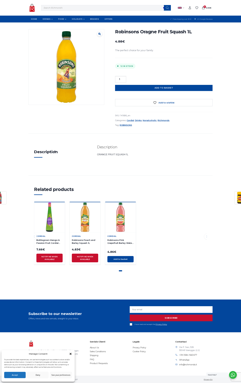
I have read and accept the (150, 324)
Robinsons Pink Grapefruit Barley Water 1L (120, 241)
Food (61, 19)
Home (34, 19)
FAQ (92, 359)
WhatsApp (184, 360)
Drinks (47, 19)
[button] (70, 353)
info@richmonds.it (188, 364)
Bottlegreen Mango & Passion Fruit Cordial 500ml (48, 241)
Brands (94, 19)
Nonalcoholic (150, 120)
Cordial (130, 120)
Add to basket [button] (120, 259)
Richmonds (163, 120)
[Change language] (181, 8)
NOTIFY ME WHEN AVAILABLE (49, 258)
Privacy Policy (161, 324)
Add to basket (164, 88)
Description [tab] (46, 151)
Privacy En (208, 379)
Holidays (77, 19)
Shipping (94, 355)
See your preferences (60, 375)
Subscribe (171, 318)
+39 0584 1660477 (188, 355)
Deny (38, 375)
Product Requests (99, 363)
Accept (15, 375)
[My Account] (190, 8)
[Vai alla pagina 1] (120, 270)
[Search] (167, 8)
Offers (108, 19)
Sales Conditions (98, 351)
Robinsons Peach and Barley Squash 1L (83, 241)
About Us (94, 347)
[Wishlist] (197, 8)
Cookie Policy (139, 351)
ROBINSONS (126, 125)
